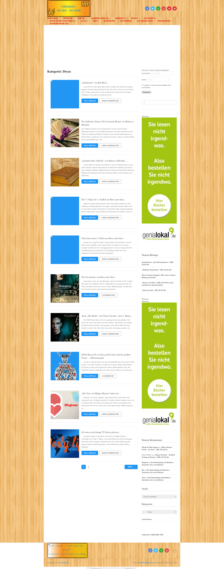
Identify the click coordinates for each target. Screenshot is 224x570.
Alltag (83, 21)
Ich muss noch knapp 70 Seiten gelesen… (101, 432)
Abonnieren (146, 92)
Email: (144, 80)
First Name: (146, 73)
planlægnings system (96, 568)
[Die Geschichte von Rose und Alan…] (65, 288)
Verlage (81, 18)
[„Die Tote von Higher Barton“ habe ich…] (65, 405)
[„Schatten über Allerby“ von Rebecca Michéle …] (65, 172)
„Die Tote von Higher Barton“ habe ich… (101, 393)
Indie (95, 21)
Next (130, 467)
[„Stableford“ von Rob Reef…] (65, 94)
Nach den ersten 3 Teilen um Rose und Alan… (103, 238)
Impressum (68, 18)
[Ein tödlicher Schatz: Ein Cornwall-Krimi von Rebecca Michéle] (65, 133)
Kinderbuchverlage (100, 18)
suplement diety (129, 568)
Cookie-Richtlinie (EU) (59, 24)
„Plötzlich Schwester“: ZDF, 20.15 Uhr (157, 270)
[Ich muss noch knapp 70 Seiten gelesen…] (65, 443)
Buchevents (149, 18)
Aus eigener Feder (145, 21)
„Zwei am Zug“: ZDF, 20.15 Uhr (154, 290)
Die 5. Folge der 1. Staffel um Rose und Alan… (103, 199)
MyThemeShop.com (148, 563)
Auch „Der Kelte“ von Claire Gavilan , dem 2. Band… (107, 315)
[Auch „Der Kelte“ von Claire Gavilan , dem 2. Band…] (65, 327)
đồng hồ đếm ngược (150, 447)
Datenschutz (52, 18)
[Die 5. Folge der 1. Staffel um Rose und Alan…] (65, 211)
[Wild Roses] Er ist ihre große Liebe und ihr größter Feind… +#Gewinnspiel (106, 356)
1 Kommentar (108, 376)
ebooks (134, 18)
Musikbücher (109, 21)
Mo (143, 470)
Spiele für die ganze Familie (62, 21)
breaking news (164, 21)
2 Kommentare (108, 295)
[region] (112, 45)
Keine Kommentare (110, 101)
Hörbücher (120, 18)
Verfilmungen (126, 21)
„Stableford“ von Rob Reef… (95, 82)
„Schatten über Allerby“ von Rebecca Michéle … (104, 160)
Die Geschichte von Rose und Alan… (99, 277)
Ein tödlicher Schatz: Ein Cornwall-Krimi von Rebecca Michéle (107, 123)
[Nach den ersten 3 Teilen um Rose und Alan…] (65, 249)
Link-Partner (147, 519)
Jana (144, 478)
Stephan (145, 462)
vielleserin (65, 563)
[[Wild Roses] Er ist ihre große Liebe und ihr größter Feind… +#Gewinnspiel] (65, 366)
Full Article (90, 101)
